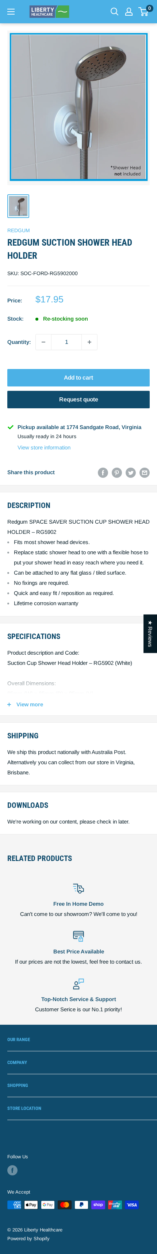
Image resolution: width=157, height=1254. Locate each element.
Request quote (78, 399)
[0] (143, 11)
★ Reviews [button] (150, 633)
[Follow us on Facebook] (12, 1170)
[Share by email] (144, 472)
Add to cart (78, 377)
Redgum (18, 230)
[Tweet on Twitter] (131, 472)
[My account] (129, 12)
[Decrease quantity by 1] (43, 342)
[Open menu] (11, 12)
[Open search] (115, 12)
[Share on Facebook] (103, 472)
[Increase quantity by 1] (89, 342)
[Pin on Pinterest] (117, 472)
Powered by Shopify (28, 1238)
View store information (44, 447)
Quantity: (19, 342)
